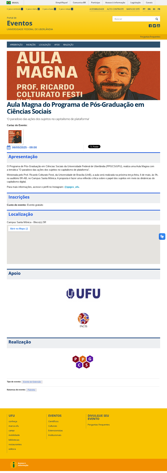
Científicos (53, 421)
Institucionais (54, 435)
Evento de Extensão (32, 382)
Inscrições (30, 44)
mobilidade (14, 435)
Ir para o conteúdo (15, 9)
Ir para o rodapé (66, 9)
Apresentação (16, 44)
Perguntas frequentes (150, 36)
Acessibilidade (97, 9)
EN (149, 9)
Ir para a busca (49, 9)
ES (154, 9)
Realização (68, 44)
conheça (13, 421)
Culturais (52, 425)
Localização (45, 44)
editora (12, 448)
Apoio (57, 44)
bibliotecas (14, 439)
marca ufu (14, 425)
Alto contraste (115, 9)
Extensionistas (55, 430)
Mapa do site (133, 9)
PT (144, 9)
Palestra (31, 390)
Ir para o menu (32, 9)
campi (12, 430)
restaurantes (15, 444)
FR (159, 9)
